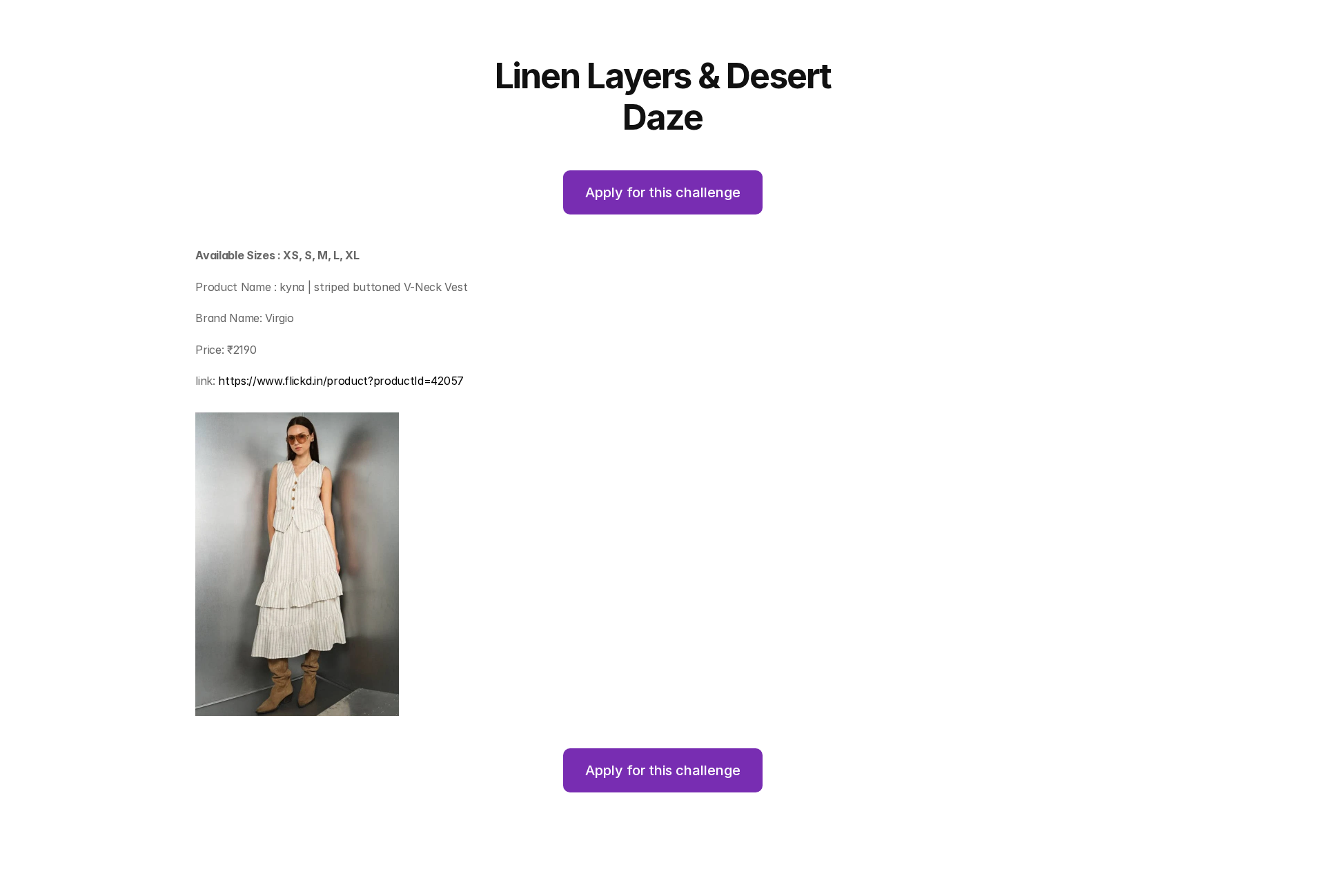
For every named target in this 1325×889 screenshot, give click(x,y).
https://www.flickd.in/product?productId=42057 (341, 381)
